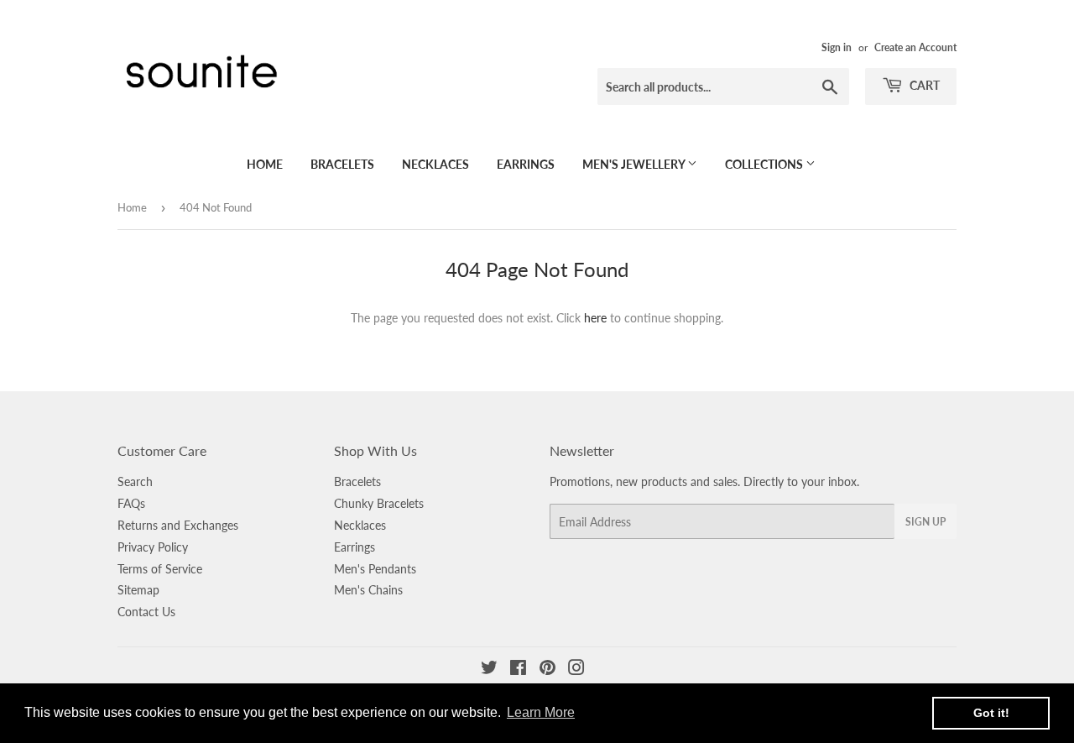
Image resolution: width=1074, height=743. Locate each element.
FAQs (131, 503)
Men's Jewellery (634, 164)
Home (265, 164)
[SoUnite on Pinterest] (547, 669)
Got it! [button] (991, 712)
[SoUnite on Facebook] (518, 669)
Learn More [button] (541, 712)
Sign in (836, 47)
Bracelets (342, 164)
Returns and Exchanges (177, 525)
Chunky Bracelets (379, 503)
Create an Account (915, 47)
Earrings (526, 164)
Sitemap (138, 590)
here (595, 318)
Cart (923, 85)
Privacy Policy (152, 547)
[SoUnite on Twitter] (489, 669)
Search (135, 481)
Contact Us (146, 611)
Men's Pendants (375, 569)
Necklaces (435, 164)
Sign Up (925, 521)
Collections (765, 164)
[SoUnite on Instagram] (576, 669)
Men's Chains (368, 590)
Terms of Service (159, 569)
